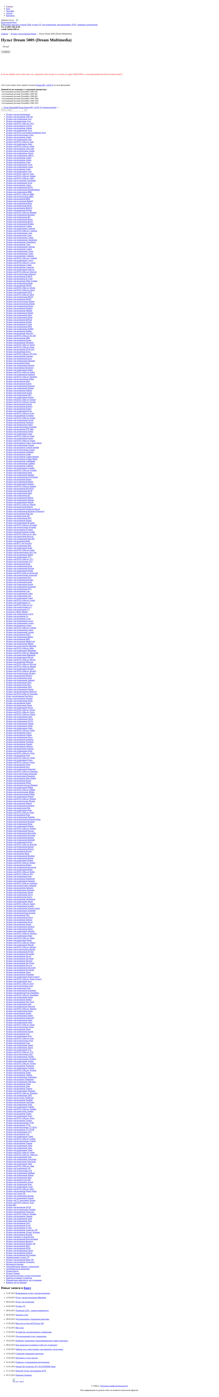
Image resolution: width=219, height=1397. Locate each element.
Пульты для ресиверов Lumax (19, 625)
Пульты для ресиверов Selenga (19, 920)
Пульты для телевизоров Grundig (20, 468)
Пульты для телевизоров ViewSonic (21, 1159)
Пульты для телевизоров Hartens (20, 484)
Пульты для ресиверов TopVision (20, 1102)
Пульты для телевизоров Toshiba (20, 1107)
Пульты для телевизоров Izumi (19, 548)
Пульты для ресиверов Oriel (18, 755)
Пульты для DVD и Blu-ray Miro (20, 648)
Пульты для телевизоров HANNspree (22, 477)
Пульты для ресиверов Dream (23, 34)
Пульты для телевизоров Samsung (20, 881)
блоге (27, 1288)
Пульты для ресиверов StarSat (19, 1000)
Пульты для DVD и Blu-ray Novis (20, 712)
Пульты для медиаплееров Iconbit (20, 532)
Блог (8, 9)
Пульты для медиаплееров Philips (20, 794)
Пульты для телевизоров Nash (19, 678)
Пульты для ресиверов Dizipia (19, 322)
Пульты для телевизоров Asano (19, 167)
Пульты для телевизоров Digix (19, 315)
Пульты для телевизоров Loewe (19, 621)
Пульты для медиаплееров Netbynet (21, 692)
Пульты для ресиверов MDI (18, 639)
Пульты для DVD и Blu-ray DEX (20, 295)
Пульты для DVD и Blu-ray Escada (20, 402)
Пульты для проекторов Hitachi (19, 507)
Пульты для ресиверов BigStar (19, 210)
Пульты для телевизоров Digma (19, 306)
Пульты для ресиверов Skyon (18, 956)
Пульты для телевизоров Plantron (20, 806)
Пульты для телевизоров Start (18, 1004)
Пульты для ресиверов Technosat (20, 1066)
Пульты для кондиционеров (18, 114)
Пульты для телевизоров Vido (19, 1157)
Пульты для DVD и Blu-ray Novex (20, 710)
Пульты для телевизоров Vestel (19, 1150)
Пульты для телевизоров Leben (19, 593)
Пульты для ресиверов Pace (18, 767)
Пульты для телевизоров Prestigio (20, 822)
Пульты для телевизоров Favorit (19, 420)
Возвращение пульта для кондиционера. (33, 1293)
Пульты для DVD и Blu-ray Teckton (21, 1070)
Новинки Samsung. (24, 1375)
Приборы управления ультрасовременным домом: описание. (42, 1341)
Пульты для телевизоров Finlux (19, 425)
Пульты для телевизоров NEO (19, 687)
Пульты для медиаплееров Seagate (20, 913)
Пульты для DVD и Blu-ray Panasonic (22, 771)
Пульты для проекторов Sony (18, 988)
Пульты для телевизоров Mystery (20, 669)
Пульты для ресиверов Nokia (18, 703)
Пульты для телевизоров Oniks (19, 728)
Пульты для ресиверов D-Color (19, 279)
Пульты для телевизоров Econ (19, 358)
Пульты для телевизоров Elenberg (20, 374)
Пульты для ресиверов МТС (18, 1246)
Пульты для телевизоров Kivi (18, 577)
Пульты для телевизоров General (20, 445)
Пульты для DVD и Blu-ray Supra (20, 1025)
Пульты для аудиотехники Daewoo (21, 274)
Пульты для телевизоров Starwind (20, 1006)
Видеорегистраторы (14, 1264)
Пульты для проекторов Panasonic (20, 776)
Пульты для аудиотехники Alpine (20, 151)
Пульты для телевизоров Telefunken (21, 1077)
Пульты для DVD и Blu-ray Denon (20, 288)
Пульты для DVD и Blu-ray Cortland (21, 258)
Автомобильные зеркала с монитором (22, 1266)
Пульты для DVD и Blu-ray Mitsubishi (22, 653)
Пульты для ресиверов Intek (18, 541)
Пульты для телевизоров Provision (20, 835)
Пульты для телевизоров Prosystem (21, 833)
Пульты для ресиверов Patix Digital (21, 778)
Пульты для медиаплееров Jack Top (21, 552)
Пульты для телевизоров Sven (19, 1036)
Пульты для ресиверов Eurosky (19, 406)
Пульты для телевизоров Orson (19, 760)
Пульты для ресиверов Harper (18, 479)
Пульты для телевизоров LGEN (19, 614)
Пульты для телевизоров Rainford (20, 840)
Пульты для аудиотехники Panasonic (21, 774)
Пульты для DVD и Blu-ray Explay (20, 418)
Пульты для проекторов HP (18, 516)
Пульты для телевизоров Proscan (20, 831)
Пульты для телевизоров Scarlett (20, 906)
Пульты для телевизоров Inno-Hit (20, 539)
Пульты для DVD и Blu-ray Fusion (20, 441)
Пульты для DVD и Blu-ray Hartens (21, 486)
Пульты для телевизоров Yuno (19, 1221)
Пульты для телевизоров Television (21, 1082)
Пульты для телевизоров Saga (19, 876)
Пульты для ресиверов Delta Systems (21, 281)
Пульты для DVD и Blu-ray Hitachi (21, 504)
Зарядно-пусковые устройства (19, 1278)
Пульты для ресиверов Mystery (19, 676)
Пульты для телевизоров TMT (19, 1095)
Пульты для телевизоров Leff (18, 596)
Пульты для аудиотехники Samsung (21, 885)
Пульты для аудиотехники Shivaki (20, 949)
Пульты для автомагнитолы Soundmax (22, 993)
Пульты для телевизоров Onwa (19, 737)
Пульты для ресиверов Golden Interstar (22, 457)
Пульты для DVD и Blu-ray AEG (20, 123)
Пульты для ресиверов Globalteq (20, 452)
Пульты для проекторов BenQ (19, 206)
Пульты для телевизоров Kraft (19, 582)
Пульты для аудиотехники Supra (20, 1027)
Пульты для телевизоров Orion (19, 751)
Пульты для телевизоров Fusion (19, 438)
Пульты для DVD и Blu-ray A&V (20, 178)
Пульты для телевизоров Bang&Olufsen (23, 190)
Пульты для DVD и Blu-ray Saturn (20, 904)
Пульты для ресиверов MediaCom (20, 641)
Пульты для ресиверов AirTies (19, 126)
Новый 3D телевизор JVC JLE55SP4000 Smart (36, 1366)
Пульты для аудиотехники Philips (20, 792)
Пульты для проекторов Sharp (19, 940)
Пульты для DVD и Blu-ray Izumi (20, 550)
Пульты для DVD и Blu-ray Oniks (20, 730)
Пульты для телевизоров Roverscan (21, 867)
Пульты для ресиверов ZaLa (18, 1223)
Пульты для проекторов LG (18, 609)
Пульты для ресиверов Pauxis (18, 780)
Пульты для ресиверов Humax (19, 520)
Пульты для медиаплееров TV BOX (21, 1127)
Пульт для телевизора (25, 1302)
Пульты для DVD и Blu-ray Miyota (20, 660)
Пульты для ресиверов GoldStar (19, 466)
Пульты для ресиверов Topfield (19, 1100)
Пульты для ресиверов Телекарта (20, 1262)
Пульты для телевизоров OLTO (19, 721)
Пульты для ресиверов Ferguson (19, 422)
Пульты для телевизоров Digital (19, 313)
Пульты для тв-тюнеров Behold (19, 201)
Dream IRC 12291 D (44, 85)
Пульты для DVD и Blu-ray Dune (20, 347)
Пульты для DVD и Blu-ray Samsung (21, 883)
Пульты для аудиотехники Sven (19, 1041)
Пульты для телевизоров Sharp (19, 936)
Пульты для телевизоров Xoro (19, 1184)
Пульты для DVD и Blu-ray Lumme (21, 628)
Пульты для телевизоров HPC (19, 518)
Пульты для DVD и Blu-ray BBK (20, 194)
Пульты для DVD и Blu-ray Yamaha (21, 1214)
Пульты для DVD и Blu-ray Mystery (21, 671)
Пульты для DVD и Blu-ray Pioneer (21, 799)
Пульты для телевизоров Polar (19, 810)
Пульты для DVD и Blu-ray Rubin (20, 872)
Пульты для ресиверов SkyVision (20, 963)
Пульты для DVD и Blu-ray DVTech (21, 354)
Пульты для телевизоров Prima (19, 824)
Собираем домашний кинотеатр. (30, 1354)
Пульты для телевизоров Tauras (19, 1047)
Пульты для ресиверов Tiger (18, 1086)
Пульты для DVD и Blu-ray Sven (20, 1038)
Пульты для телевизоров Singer (19, 929)
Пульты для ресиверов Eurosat (19, 404)
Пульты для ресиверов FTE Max (20, 429)
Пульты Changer (13, 1273)
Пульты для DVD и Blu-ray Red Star (21, 844)
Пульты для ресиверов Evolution (20, 415)
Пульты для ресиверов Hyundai (19, 530)
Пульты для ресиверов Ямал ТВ (20, 1260)
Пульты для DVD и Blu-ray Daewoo (21, 272)
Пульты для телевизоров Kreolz (19, 584)
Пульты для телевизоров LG (18, 603)
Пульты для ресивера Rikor (17, 853)
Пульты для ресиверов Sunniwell (20, 1018)
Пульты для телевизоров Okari (19, 717)
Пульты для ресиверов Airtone (19, 128)
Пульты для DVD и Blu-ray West (20, 1189)
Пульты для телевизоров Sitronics (20, 931)
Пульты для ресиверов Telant (18, 1073)
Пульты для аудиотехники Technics (21, 1059)
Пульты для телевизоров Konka (19, 580)
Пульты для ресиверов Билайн (19, 1234)
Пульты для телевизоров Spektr (19, 997)
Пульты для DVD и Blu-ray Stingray (21, 1009)
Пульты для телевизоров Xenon (19, 1182)
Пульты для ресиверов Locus (18, 619)
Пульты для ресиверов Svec (18, 1034)
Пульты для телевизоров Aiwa (19, 130)
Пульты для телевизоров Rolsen (19, 860)
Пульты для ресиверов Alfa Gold (20, 149)
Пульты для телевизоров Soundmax (21, 990)
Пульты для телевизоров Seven (19, 922)
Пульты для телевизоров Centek (19, 238)
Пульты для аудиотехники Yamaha (20, 1209)
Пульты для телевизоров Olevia (19, 719)
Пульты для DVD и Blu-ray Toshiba (21, 1109)
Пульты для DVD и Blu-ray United (20, 1139)
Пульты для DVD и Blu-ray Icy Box (21, 534)
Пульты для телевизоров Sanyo (19, 895)
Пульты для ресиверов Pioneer (19, 803)
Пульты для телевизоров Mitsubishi (21, 650)
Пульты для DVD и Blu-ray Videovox (22, 1155)
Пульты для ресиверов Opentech (20, 742)
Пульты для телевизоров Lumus (19, 630)
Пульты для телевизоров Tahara (19, 1045)
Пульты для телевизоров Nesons (20, 689)
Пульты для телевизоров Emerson (20, 386)
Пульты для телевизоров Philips (19, 787)
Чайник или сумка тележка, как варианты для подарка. (39, 1349)
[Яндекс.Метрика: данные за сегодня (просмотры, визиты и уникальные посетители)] (18, 1380)
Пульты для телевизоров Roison (19, 858)
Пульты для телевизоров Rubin (19, 869)
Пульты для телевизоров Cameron (20, 228)
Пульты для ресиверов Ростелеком (21, 1255)
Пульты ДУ (20, 1306)
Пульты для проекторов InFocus (19, 536)
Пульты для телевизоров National (20, 680)
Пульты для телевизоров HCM (19, 491)
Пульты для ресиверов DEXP (18, 299)
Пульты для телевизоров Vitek (19, 1164)
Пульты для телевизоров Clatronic (20, 247)
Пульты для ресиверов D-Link (19, 324)
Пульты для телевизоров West (19, 1177)
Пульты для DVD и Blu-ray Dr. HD (21, 336)
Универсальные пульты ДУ (18, 1257)
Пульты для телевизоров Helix (19, 493)
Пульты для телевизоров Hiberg (19, 498)
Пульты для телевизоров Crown (19, 260)
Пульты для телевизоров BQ (18, 217)
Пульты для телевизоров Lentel (19, 598)
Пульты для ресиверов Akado (18, 137)
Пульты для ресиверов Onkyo (18, 733)
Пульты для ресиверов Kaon (18, 564)
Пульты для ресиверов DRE (18, 338)
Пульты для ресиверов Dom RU (19, 333)
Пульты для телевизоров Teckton (20, 1068)
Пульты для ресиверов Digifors (19, 308)
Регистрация (6, 22)
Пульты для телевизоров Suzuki (19, 1031)
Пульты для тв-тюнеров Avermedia (21, 180)
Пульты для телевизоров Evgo (19, 411)
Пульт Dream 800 (11, 107)
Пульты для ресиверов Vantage (19, 1143)
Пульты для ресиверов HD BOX (20, 488)
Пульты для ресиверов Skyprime (20, 958)
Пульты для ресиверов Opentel (19, 744)
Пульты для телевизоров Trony (19, 1116)
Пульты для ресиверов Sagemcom (20, 879)
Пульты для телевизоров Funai (19, 434)
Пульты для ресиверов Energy (19, 384)
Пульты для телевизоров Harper (19, 482)
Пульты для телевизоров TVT (19, 1132)
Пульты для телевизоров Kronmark (21, 587)
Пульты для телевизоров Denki (19, 283)
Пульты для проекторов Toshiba (19, 1111)
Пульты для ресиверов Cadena (19, 226)
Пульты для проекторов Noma (19, 705)
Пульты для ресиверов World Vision (21, 1191)
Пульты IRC (11, 1205)
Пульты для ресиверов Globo (18, 454)
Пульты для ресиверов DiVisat (19, 320)
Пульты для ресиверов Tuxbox (19, 1120)
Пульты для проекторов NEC (18, 685)
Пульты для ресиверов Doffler (19, 331)
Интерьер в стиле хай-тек (27, 1358)
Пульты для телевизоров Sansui (19, 892)
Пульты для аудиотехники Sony (19, 986)
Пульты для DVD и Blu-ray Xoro (20, 1203)
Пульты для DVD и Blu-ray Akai (20, 142)
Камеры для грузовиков (16, 1282)
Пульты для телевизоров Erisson (20, 397)
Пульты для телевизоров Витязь (20, 1196)
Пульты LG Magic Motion (17, 612)
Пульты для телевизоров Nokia (19, 701)
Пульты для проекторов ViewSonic (21, 1161)
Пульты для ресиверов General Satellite (22, 447)
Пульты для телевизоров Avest (19, 183)
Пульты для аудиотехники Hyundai (21, 527)
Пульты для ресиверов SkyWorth (20, 970)
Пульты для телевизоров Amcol (19, 153)
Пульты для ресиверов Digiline (19, 311)
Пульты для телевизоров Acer (19, 119)
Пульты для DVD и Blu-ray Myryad (21, 664)
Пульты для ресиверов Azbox (18, 185)
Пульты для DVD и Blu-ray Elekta (20, 372)
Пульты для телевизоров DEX (19, 292)
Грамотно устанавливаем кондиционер (32, 1362)
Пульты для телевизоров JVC (18, 557)
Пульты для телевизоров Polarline (20, 817)
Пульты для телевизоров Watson (20, 1175)
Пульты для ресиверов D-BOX (19, 276)
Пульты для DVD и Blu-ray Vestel (20, 1152)
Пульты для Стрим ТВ (15, 1193)
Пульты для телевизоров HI (18, 495)
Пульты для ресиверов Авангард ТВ (21, 1230)
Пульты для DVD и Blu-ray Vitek (20, 1166)
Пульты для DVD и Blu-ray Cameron (21, 231)
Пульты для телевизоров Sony (19, 981)
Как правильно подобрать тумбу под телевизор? (36, 1345)
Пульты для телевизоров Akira (19, 144)
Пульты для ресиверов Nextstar (19, 698)
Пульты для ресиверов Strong (18, 1013)
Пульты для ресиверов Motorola (19, 662)
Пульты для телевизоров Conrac (19, 251)
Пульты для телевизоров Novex (19, 707)
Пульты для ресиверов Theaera (19, 1088)
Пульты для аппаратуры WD (18, 1180)
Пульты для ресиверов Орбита (19, 1253)
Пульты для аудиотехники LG (19, 607)
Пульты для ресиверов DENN (19, 285)
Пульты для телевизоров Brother (20, 224)
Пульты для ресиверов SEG (18, 915)
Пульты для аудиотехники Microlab (21, 646)
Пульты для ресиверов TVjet (18, 1125)
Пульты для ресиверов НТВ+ (18, 1248)
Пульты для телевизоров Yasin (19, 1219)
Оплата (9, 13)
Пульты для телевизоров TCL (19, 1050)
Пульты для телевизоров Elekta (19, 370)
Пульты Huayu (12, 1271)
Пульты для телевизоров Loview (20, 623)
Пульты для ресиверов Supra (18, 1029)
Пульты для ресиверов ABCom (19, 117)
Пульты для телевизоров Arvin (19, 165)
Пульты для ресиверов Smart (18, 972)
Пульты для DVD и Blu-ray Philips (20, 790)
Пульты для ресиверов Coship (19, 265)
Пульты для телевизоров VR (18, 1168)
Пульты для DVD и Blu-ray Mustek (21, 666)
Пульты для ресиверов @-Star (19, 1228)
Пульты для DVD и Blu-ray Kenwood (22, 573)
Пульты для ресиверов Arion (18, 162)
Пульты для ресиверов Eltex (18, 381)
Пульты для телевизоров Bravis (19, 222)
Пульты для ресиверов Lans (18, 591)
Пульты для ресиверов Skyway (19, 965)
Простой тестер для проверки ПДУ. (31, 1371)
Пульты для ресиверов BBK (18, 199)
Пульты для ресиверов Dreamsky (20, 342)
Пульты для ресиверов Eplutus (19, 390)
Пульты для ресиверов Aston (18, 169)
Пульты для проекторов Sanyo (19, 897)
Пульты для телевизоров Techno (20, 1061)
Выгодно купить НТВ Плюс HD (30, 1323)
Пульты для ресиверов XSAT (18, 1207)
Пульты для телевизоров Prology (20, 826)
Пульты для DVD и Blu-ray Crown (20, 263)
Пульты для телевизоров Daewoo (20, 269)
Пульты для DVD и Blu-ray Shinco (20, 942)
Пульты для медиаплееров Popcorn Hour (23, 819)
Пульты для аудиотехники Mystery (21, 673)
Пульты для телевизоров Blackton (20, 215)
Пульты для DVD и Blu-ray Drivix (20, 345)
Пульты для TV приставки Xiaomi (20, 1200)
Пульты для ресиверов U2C (18, 1134)
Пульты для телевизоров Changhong (21, 240)
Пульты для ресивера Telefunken (20, 1079)
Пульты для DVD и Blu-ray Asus (20, 174)
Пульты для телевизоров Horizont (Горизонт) (25, 511)
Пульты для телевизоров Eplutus (20, 388)
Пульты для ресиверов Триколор (20, 1212)
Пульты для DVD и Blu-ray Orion (20, 753)
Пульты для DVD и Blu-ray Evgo (20, 413)
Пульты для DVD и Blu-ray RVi (19, 874)
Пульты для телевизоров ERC (19, 395)
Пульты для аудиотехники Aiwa (19, 135)
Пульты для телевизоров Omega (19, 723)
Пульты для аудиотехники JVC (19, 561)
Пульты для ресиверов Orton (18, 765)
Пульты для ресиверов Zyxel (18, 1225)
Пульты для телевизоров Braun (19, 219)
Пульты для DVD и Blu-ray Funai (20, 436)
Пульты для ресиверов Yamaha (19, 1216)
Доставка (10, 11)
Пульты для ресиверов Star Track (20, 1002)
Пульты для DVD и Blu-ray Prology (21, 828)
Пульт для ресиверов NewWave (19, 696)
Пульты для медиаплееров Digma (20, 304)
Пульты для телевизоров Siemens (20, 927)
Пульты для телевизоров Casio (19, 233)
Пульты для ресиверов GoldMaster (20, 461)
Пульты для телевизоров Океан (19, 1250)
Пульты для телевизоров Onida (19, 726)
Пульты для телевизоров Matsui (19, 637)
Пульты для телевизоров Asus (19, 171)
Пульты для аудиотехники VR (19, 1171)
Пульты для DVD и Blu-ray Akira (20, 146)
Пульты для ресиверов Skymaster (20, 954)
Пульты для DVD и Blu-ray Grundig (21, 470)
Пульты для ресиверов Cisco (18, 244)
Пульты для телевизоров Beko (19, 203)
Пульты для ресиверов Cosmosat (20, 267)
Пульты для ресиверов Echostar (19, 356)
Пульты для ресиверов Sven (18, 1043)
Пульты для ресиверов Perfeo (18, 783)
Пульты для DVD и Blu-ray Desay (20, 290)
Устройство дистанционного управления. (34, 1332)
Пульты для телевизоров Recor (19, 842)
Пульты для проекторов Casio (19, 235)
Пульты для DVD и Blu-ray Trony (20, 1118)
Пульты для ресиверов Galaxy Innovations (24, 443)
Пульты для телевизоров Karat (19, 566)
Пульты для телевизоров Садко (19, 1187)
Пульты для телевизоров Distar (19, 317)
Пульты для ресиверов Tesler (18, 1084)
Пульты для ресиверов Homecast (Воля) (23, 509)
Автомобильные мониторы (18, 1269)
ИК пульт (20, 1328)
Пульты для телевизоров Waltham (20, 1173)
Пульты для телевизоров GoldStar (20, 463)
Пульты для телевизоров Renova (20, 849)
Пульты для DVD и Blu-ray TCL (20, 1052)
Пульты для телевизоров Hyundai (20, 523)
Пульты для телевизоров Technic (20, 1057)
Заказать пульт (22, 1315)
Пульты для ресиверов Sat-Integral (20, 899)
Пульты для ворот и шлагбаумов (20, 1237)
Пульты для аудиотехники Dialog (20, 301)
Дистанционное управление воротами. (32, 1319)
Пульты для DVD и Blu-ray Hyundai (21, 525)
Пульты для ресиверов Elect (18, 363)
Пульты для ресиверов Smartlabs (20, 974)
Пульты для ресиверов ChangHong (21, 242)
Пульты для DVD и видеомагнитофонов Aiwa (26, 133)
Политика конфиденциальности (114, 1386)
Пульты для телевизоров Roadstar (20, 856)
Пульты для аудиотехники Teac (19, 1054)
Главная (9, 6)
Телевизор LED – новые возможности (32, 1310)
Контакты (10, 15)
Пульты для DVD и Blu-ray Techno (21, 1063)
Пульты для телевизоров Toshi (19, 1104)
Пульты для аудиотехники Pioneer (20, 801)
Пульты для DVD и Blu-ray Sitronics (21, 933)
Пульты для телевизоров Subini (19, 1015)
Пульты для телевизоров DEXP (19, 297)
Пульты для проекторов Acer (18, 121)
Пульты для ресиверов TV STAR (20, 1130)
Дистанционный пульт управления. (31, 1336)
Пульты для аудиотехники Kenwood (21, 575)
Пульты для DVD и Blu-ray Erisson (21, 399)
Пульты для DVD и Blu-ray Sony (20, 984)
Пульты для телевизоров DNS (19, 326)
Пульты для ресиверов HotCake (19, 514)
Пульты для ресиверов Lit (17, 616)
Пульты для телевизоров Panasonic (21, 769)
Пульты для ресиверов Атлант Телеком (23, 1232)
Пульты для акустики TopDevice (20, 1098)
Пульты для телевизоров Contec (19, 253)
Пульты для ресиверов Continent (20, 256)
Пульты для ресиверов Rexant (19, 851)
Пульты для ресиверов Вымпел (19, 1241)
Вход (14, 22)
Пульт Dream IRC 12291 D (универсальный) (38, 107)
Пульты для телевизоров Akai (19, 139)
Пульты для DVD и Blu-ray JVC (19, 559)
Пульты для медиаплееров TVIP (20, 1123)
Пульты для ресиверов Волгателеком (22, 1239)
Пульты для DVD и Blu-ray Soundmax (22, 995)
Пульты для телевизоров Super (19, 1020)
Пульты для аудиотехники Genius (20, 450)
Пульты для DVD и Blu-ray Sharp (20, 938)
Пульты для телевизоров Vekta (19, 1146)
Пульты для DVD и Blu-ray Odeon (20, 714)
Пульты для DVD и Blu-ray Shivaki (21, 947)
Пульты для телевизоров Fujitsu (19, 431)
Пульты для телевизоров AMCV (20, 155)
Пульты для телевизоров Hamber (20, 475)
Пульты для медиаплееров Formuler (21, 427)
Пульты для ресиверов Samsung (19, 888)
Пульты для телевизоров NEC (19, 682)
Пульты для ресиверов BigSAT (19, 208)
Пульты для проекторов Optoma (19, 749)
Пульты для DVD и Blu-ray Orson (20, 762)
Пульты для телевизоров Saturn (19, 901)
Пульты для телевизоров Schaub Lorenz (23, 908)
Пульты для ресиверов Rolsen (18, 865)
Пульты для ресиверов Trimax (19, 1114)
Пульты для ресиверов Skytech (19, 961)
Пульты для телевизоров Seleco (19, 917)
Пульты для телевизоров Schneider (21, 911)
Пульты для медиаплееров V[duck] (21, 1141)
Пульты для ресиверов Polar (18, 815)
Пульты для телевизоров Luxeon (20, 632)
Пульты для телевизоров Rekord (20, 847)
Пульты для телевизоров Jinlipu (19, 555)
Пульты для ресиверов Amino (18, 160)
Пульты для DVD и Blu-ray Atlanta (20, 176)
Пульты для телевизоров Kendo (19, 571)
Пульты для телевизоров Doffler (19, 329)
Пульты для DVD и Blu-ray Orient (20, 758)
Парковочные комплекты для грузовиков (24, 1280)
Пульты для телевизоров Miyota (19, 657)
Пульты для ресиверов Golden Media (21, 459)
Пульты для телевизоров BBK (19, 192)
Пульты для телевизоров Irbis (18, 546)
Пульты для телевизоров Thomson (20, 1091)
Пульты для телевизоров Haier (19, 472)
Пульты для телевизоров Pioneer (20, 796)
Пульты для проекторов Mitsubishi (20, 655)
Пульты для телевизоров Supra (19, 1022)
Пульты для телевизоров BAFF (19, 187)
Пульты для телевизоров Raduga (20, 838)
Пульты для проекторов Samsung (20, 890)
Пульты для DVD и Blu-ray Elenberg (21, 377)
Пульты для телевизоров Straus (19, 1011)
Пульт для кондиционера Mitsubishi (31, 1297)
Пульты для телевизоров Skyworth (20, 968)
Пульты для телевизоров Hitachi (19, 502)
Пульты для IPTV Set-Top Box (19, 543)
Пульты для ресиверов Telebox (19, 1075)
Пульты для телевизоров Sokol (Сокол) (22, 977)
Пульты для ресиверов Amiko (18, 158)
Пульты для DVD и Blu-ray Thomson (21, 1093)
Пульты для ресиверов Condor (19, 249)
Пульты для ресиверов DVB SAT (20, 349)
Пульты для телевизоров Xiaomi (20, 1198)
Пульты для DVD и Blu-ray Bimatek (21, 212)
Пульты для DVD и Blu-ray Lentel (20, 600)
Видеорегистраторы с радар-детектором (23, 1276)
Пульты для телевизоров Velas (19, 1148)
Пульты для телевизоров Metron (19, 644)
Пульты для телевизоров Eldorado (20, 361)
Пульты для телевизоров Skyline (20, 952)
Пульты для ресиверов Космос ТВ (20, 1244)
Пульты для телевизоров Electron (20, 365)
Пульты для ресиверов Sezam (18, 924)
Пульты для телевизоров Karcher (20, 568)
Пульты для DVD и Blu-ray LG (19, 605)
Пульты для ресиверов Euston (18, 409)
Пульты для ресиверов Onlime (19, 735)
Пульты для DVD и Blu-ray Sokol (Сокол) (24, 979)
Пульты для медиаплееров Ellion (20, 379)
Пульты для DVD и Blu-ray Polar (20, 812)
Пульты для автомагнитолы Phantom (22, 785)
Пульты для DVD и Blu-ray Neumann (22, 694)
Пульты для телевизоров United (19, 1136)
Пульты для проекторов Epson (19, 393)
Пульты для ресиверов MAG (18, 634)
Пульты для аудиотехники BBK (19, 196)
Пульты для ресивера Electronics (20, 368)
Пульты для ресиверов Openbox (19, 739)
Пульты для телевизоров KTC (19, 589)
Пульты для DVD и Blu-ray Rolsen (20, 863)
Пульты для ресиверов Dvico (18, 352)
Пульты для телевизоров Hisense (20, 500)
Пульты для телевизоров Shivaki (20, 945)
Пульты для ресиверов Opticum (19, 746)
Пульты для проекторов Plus (18, 808)
